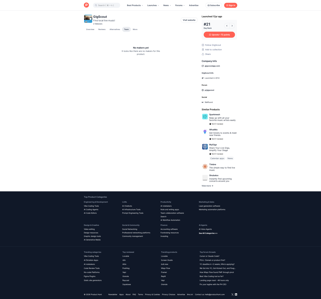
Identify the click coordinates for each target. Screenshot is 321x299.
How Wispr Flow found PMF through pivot (217, 272)
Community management (132, 236)
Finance (164, 225)
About (128, 294)
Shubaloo (213, 175)
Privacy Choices (168, 294)
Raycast (125, 280)
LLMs (124, 202)
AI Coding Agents (91, 209)
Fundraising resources (170, 233)
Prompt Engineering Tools (132, 213)
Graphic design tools (92, 236)
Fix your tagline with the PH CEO (213, 284)
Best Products (134, 5)
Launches (152, 5)
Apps (121, 294)
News (166, 5)
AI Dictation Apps (91, 260)
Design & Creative (91, 225)
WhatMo (213, 129)
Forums (179, 5)
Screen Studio (167, 260)
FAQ (134, 294)
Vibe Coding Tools (91, 206)
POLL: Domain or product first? (212, 260)
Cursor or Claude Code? (209, 256)
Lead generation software (209, 206)
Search (163, 216)
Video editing (89, 229)
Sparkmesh (214, 114)
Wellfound (209, 102)
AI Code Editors (90, 213)
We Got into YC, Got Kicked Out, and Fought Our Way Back (218, 268)
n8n (124, 260)
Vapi (124, 272)
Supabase (126, 284)
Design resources (91, 233)
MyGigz (213, 144)
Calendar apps (217, 158)
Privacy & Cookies (152, 294)
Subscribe (215, 5)
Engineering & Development (96, 202)
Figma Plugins (89, 276)
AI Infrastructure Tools (131, 209)
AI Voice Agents (205, 229)
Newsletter (112, 294)
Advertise (193, 5)
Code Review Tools (92, 268)
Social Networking (129, 229)
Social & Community (130, 225)
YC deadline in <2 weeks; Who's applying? (217, 264)
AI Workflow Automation (170, 220)
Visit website (189, 20)
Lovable (125, 256)
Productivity (166, 202)
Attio (124, 264)
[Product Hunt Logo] (86, 5)
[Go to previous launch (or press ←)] (226, 25)
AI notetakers (166, 206)
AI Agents (203, 225)
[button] (135, 29)
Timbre (212, 164)
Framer (164, 272)
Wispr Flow (165, 268)
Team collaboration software (172, 213)
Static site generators (93, 280)
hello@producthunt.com (215, 294)
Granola (125, 276)
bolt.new (164, 264)
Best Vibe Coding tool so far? (212, 276)
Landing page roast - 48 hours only (214, 280)
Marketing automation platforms (212, 209)
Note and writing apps (170, 209)
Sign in (232, 5)
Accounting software (169, 229)
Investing (164, 236)
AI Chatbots (127, 206)
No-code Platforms (92, 272)
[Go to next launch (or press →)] (232, 25)
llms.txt (190, 294)
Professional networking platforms (136, 233)
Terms (140, 294)
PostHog (126, 268)
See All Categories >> (208, 233)
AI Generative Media (92, 240)
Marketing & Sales (206, 202)
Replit (163, 276)
